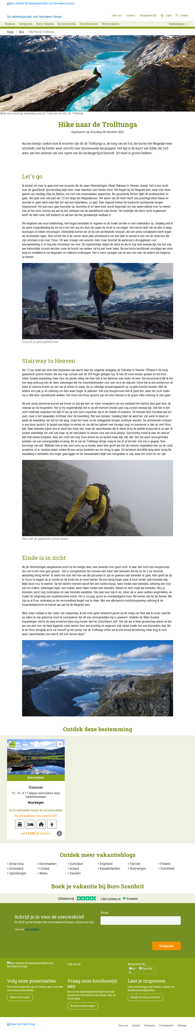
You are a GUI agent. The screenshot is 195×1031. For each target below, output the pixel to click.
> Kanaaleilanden (109, 868)
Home (10, 31)
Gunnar (36, 787)
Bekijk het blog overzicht (145, 997)
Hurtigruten (25, 24)
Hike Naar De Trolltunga (41, 31)
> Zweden (74, 873)
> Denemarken (47, 864)
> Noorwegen (137, 868)
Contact (136, 1025)
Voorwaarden (166, 1025)
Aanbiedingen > (178, 24)
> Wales (42, 873)
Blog (21, 31)
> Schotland (166, 868)
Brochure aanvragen (82, 1005)
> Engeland (105, 864)
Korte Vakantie (45, 24)
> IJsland (43, 868)
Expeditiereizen (89, 24)
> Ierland (73, 868)
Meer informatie (20, 997)
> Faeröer (134, 864)
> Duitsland (75, 864)
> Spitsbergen (16, 873)
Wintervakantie (110, 24)
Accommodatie (67, 24)
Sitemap (181, 1025)
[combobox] (172, 15)
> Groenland (15, 868)
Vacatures (149, 1025)
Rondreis (10, 24)
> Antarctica (15, 864)
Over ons (123, 1025)
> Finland (164, 864)
